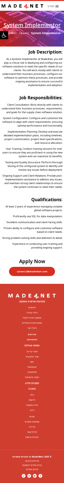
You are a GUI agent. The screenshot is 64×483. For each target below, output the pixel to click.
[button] (53, 6)
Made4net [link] (10, 33)
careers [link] (24, 33)
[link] (4, 35)
